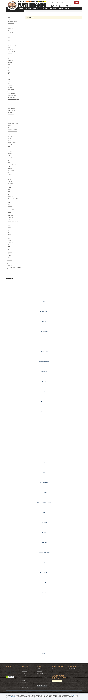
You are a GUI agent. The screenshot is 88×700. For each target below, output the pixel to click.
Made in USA (9, 260)
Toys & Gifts (10, 157)
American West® (44, 431)
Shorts (9, 30)
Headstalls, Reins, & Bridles (13, 123)
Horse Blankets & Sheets (12, 131)
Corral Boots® (44, 522)
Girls (9, 72)
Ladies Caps (10, 117)
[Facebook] (38, 685)
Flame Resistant (10, 263)
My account (40, 666)
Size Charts (24, 682)
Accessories (10, 28)
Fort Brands (48, 1)
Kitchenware (10, 153)
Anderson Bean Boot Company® (44, 502)
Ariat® (44, 512)
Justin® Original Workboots (44, 552)
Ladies (9, 40)
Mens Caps (10, 116)
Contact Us (24, 668)
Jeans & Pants (11, 23)
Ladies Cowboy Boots (12, 95)
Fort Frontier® (44, 492)
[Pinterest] (46, 685)
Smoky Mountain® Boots (44, 612)
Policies (23, 673)
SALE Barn (67, 8)
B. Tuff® (44, 381)
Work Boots (10, 252)
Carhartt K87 (9, 261)
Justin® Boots (44, 401)
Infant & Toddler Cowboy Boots (13, 99)
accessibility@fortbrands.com (11, 696)
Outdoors (9, 155)
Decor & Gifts (53, 8)
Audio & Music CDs (12, 164)
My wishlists (39, 675)
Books (9, 158)
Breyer (9, 160)
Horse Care (10, 140)
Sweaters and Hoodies (12, 21)
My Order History (40, 668)
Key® (44, 562)
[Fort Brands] (12, 5)
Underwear (10, 26)
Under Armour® (44, 633)
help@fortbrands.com (61, 673)
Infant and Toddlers (11, 209)
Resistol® (44, 592)
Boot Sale (9, 213)
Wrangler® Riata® (44, 482)
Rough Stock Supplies (12, 142)
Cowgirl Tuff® (44, 542)
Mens (9, 15)
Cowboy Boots (28, 8)
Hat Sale (9, 212)
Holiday (9, 149)
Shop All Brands (46, 279)
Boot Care (9, 100)
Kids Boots (10, 219)
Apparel (21, 8)
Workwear (61, 8)
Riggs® (44, 472)
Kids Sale (9, 200)
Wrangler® (44, 281)
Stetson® (44, 452)
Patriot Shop (9, 265)
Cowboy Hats (36, 8)
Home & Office (10, 151)
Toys (9, 162)
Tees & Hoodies (11, 179)
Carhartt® (44, 341)
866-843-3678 (72, 695)
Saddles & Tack (44, 8)
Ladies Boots (10, 217)
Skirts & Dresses (11, 51)
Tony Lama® (44, 421)
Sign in (62, 5)
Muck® (44, 391)
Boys (9, 77)
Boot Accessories (11, 102)
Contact (55, 5)
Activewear (10, 55)
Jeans (9, 47)
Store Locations (24, 671)
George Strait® (44, 371)
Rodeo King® (44, 602)
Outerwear (10, 24)
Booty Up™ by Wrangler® (44, 411)
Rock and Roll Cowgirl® (44, 311)
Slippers (9, 104)
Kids (8, 70)
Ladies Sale (10, 187)
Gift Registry (24, 684)
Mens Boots (10, 215)
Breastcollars (10, 125)
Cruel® (44, 291)
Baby (9, 146)
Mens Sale (10, 174)
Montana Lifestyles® (44, 572)
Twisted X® (44, 653)
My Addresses (39, 671)
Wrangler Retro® (44, 351)
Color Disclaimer (25, 687)
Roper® (44, 442)
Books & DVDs (10, 138)
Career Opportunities (72, 668)
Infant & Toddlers (11, 89)
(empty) (69, 5)
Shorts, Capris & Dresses (13, 198)
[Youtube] (44, 685)
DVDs (9, 166)
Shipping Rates (24, 675)
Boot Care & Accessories (13, 221)
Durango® (44, 462)
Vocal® (44, 643)
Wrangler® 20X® (44, 331)
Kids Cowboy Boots (11, 97)
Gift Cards (10, 168)
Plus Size (10, 62)
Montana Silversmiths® (44, 361)
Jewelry (9, 58)
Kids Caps (9, 119)
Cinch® (44, 301)
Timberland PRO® (44, 623)
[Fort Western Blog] (42, 685)
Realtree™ (44, 582)
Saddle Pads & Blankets (12, 129)
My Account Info (40, 673)
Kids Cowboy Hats (11, 112)
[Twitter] (40, 685)
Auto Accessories (11, 170)
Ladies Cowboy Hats (11, 110)
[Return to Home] (26, 11)
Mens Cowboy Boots (11, 93)
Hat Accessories (11, 114)
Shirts (9, 19)
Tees (9, 17)
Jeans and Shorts (11, 35)
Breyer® (44, 532)
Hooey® (44, 321)
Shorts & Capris (11, 49)
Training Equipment (11, 134)
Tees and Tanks (11, 42)
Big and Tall (10, 32)
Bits (8, 127)
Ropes (9, 132)
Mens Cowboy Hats (11, 108)
